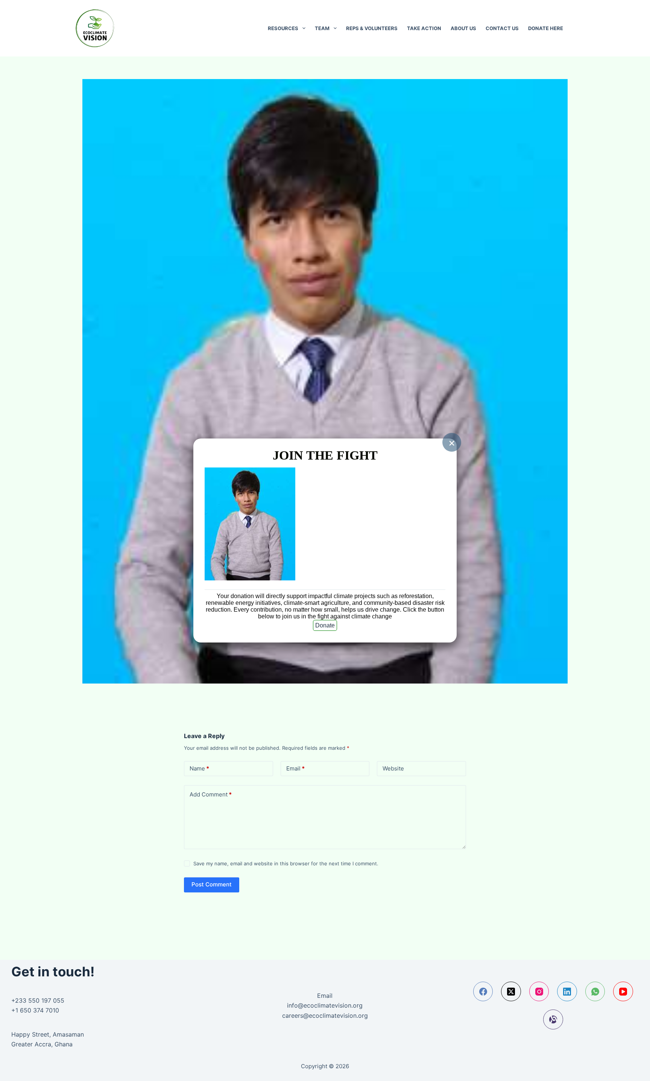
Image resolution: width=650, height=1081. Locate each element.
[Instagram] (539, 992)
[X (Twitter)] (511, 992)
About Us (463, 28)
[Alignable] (553, 1019)
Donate (325, 625)
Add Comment (211, 794)
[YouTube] (623, 992)
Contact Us (502, 28)
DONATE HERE (545, 28)
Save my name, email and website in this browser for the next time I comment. (285, 863)
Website (393, 768)
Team (322, 28)
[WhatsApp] (595, 992)
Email (295, 768)
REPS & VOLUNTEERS (372, 28)
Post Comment (211, 884)
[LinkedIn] (567, 992)
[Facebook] (483, 992)
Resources (283, 28)
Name (199, 768)
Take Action (424, 28)
